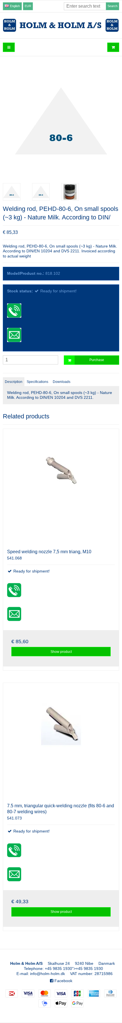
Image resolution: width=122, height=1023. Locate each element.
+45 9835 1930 (58, 968)
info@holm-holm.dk (47, 973)
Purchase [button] (96, 360)
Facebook (62, 980)
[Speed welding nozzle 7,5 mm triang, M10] (61, 487)
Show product (61, 652)
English (14, 6)
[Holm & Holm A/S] (61, 25)
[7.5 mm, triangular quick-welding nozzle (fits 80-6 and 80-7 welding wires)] (61, 741)
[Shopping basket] (113, 47)
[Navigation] (9, 47)
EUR (28, 6)
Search (112, 6)
